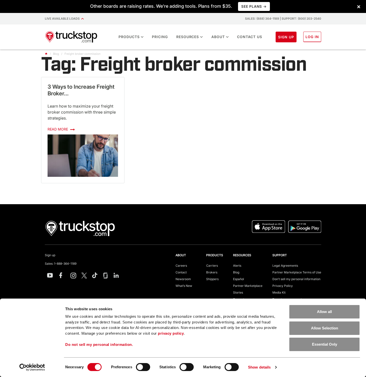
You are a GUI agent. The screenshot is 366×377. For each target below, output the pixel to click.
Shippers (212, 279)
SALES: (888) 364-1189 (262, 18)
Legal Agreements (285, 265)
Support (279, 255)
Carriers (212, 265)
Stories (238, 292)
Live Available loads (63, 18)
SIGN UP (286, 37)
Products (129, 37)
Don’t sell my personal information (296, 279)
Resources (187, 37)
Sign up (50, 255)
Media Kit (279, 292)
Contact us (249, 37)
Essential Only (324, 344)
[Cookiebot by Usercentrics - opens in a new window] (32, 367)
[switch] (143, 367)
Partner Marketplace (247, 286)
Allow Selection (324, 328)
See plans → (253, 6)
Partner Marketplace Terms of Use (296, 272)
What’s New (184, 286)
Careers (181, 265)
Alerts (237, 265)
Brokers (211, 272)
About (218, 37)
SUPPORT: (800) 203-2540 (301, 18)
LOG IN (312, 37)
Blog (236, 272)
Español (238, 279)
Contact (181, 272)
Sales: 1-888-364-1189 (60, 263)
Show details (259, 367)
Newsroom (183, 279)
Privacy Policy (282, 286)
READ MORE (58, 129)
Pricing (160, 37)
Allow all (324, 312)
